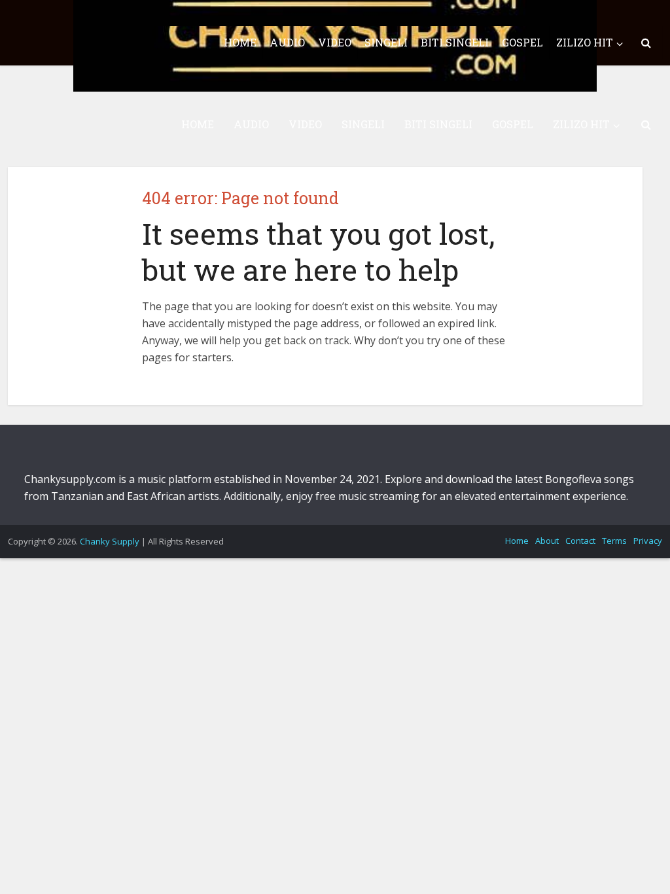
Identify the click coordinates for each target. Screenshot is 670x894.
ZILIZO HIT (581, 124)
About (547, 540)
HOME (197, 124)
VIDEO (305, 124)
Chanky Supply (109, 541)
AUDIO (251, 124)
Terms (614, 540)
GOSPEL (512, 124)
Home (517, 540)
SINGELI (363, 124)
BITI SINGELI (438, 124)
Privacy (647, 540)
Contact (580, 540)
